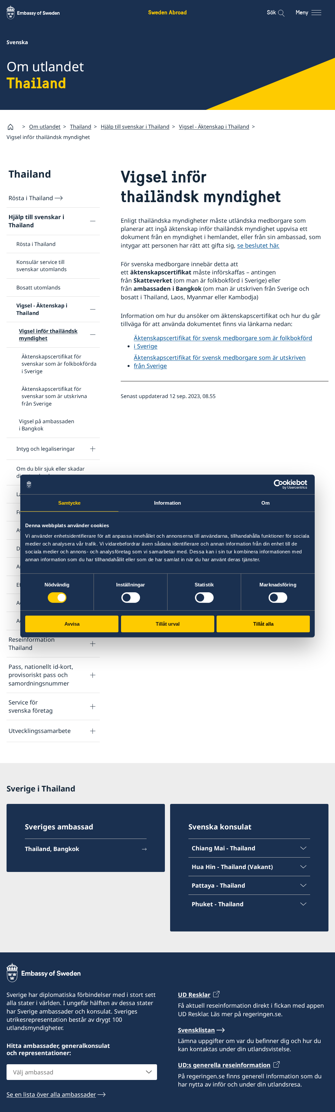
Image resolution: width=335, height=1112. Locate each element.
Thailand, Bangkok (52, 849)
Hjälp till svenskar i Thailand (135, 126)
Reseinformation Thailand (32, 643)
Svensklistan (196, 1030)
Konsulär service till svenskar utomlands (41, 265)
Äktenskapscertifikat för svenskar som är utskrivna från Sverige (54, 396)
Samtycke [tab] (69, 503)
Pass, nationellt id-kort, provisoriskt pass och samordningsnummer (41, 675)
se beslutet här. (258, 245)
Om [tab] (265, 503)
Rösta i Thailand (31, 198)
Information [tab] (167, 503)
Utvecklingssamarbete (40, 731)
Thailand (80, 126)
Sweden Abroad (167, 12)
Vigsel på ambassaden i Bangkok (46, 425)
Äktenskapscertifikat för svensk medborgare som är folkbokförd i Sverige (223, 342)
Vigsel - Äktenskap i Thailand (214, 126)
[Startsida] (13, 126)
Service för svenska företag (31, 706)
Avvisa (71, 624)
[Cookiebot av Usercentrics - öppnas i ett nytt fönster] (281, 484)
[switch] (130, 597)
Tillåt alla (263, 624)
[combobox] (82, 1072)
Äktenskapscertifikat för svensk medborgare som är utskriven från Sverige (220, 362)
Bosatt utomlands (38, 287)
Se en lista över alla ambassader (51, 1094)
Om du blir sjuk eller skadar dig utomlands (50, 472)
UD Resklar (194, 995)
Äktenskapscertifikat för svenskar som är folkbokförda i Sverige (59, 364)
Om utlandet (45, 126)
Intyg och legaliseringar (45, 448)
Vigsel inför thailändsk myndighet (48, 334)
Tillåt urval (168, 624)
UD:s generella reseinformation (224, 1065)
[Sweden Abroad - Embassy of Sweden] (39, 12)
